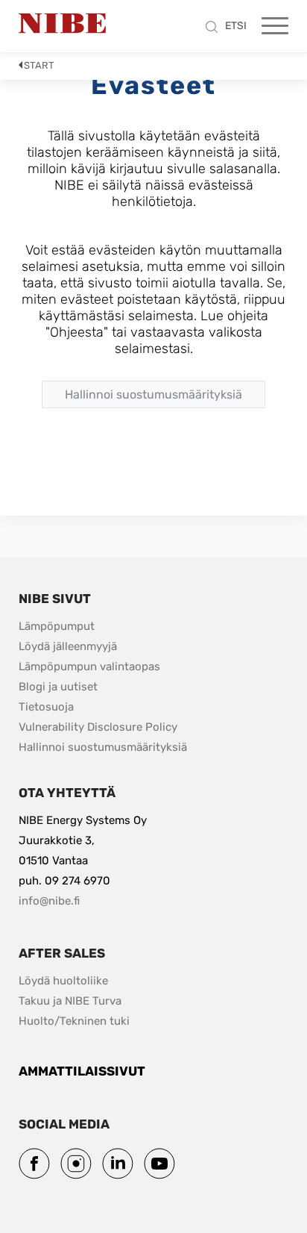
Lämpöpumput (57, 626)
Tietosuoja (46, 707)
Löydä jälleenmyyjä (68, 646)
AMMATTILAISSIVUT (82, 1071)
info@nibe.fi (49, 901)
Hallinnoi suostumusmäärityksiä (103, 747)
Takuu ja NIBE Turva (70, 1001)
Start (39, 65)
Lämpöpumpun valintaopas (89, 666)
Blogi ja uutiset (58, 686)
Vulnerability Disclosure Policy (98, 726)
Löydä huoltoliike (63, 980)
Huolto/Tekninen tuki (74, 1021)
